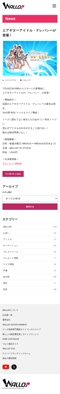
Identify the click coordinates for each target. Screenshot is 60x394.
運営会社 (6, 319)
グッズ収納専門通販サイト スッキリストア (21, 329)
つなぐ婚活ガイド (10, 344)
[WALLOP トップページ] (13, 5)
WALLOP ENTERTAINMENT (14, 324)
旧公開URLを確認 (13, 174)
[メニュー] (54, 5)
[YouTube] (5, 367)
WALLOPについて (10, 310)
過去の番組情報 (9, 358)
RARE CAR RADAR (10, 339)
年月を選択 (7, 192)
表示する (30, 206)
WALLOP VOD (8, 348)
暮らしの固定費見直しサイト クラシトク (20, 334)
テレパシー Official (12, 163)
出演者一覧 (7, 315)
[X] (14, 367)
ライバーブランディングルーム (16, 353)
